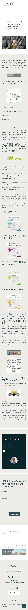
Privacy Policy (6, 606)
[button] (24, 4)
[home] (8, 4)
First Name (4, 491)
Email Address (5, 506)
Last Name (4, 498)
